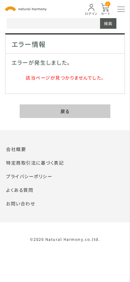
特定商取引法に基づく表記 (35, 162)
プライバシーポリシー (29, 176)
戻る (65, 111)
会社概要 (16, 149)
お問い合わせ (20, 203)
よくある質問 (19, 190)
